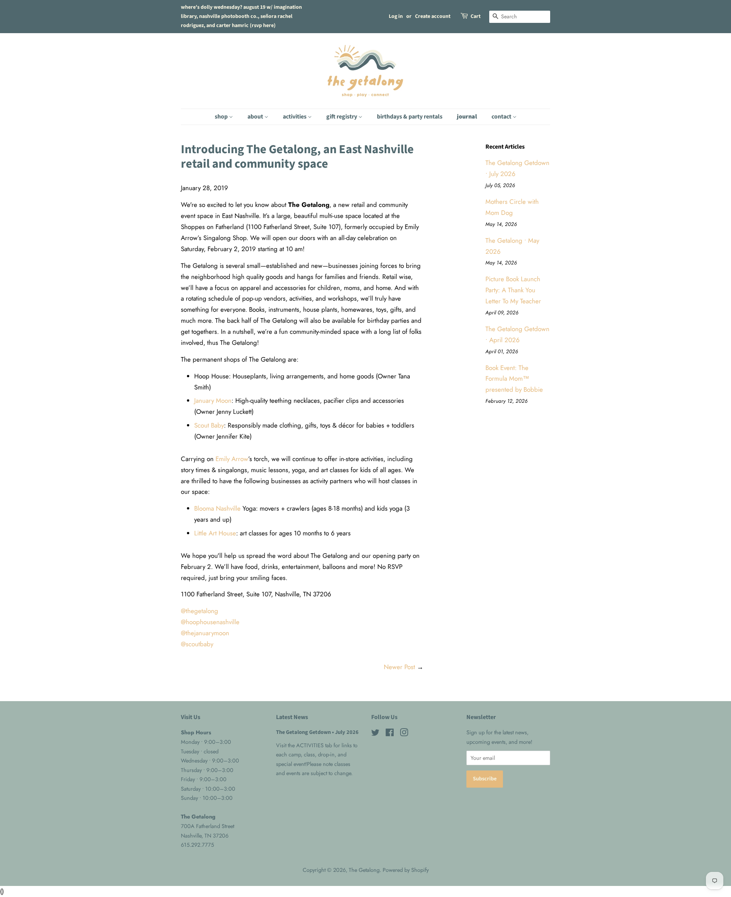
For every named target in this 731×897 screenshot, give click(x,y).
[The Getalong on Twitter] (375, 734)
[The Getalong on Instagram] (404, 734)
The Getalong (364, 870)
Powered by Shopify (406, 870)
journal (467, 116)
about (255, 116)
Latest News (292, 717)
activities (295, 116)
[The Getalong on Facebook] (389, 734)
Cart (475, 16)
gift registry (342, 116)
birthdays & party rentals (409, 116)
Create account (432, 16)
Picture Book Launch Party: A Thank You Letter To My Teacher (513, 290)
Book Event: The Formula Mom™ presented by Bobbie (514, 378)
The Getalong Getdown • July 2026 (317, 732)
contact (502, 116)
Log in (396, 16)
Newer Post (399, 666)
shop (222, 116)
